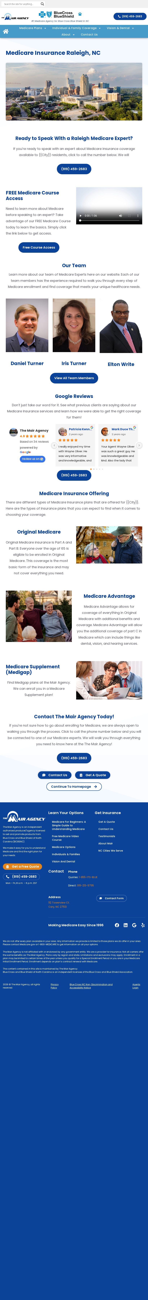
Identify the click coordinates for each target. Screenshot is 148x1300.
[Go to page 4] (102, 469)
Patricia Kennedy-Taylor (80, 429)
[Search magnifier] (42, 3)
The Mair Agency (34, 430)
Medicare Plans (30, 28)
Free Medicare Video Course (65, 838)
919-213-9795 (85, 885)
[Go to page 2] (96, 469)
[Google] (134, 925)
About (66, 34)
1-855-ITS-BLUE (88, 877)
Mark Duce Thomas (123, 429)
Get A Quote (106, 822)
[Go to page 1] (93, 469)
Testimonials (106, 836)
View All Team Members (74, 378)
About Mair (105, 843)
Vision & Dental (118, 28)
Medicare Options (63, 847)
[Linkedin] (125, 925)
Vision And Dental (63, 861)
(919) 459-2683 (74, 169)
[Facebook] (117, 925)
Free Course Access (39, 247)
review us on (31, 459)
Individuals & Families (66, 854)
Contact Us (89, 34)
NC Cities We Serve (110, 850)
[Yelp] (143, 925)
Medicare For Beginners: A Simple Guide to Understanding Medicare (69, 825)
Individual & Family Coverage (74, 28)
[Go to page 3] (99, 469)
